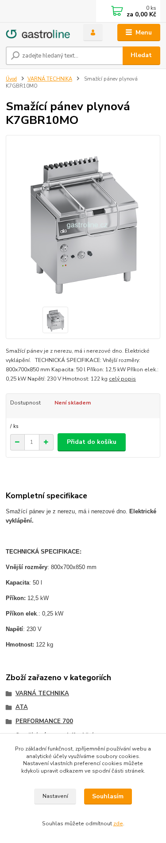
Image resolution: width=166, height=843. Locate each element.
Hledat (141, 55)
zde (118, 823)
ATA (21, 707)
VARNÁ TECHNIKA (49, 79)
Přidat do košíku (91, 442)
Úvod (11, 79)
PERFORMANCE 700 (44, 721)
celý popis (122, 378)
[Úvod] (38, 32)
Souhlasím (108, 796)
